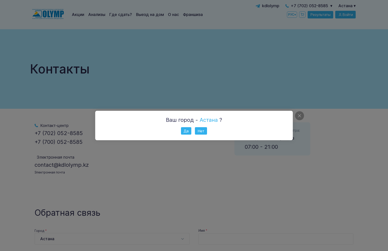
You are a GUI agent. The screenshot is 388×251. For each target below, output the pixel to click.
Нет (201, 131)
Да (186, 131)
